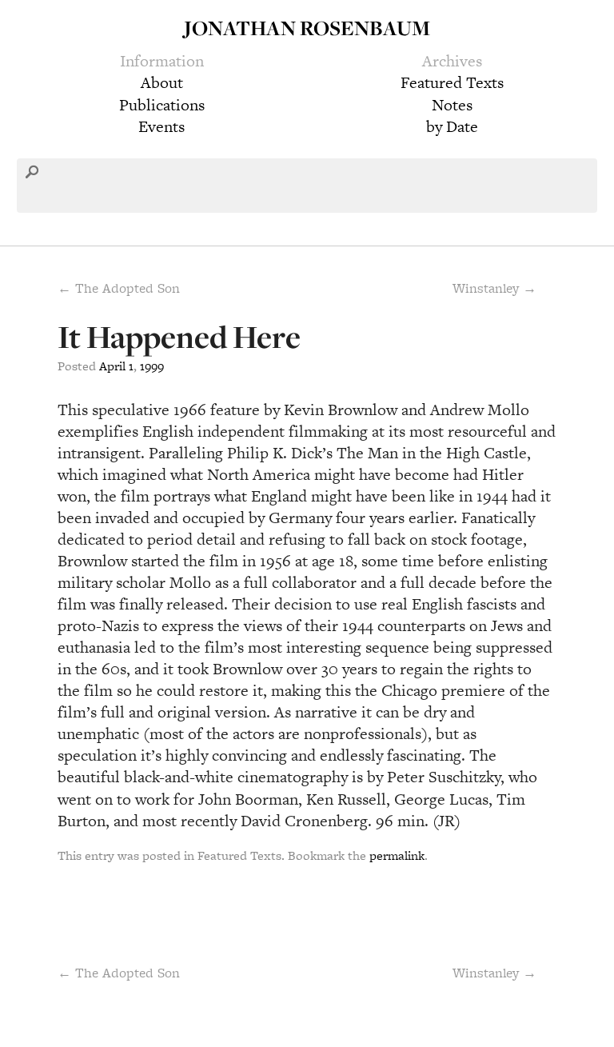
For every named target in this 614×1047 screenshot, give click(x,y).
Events (161, 126)
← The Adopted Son (119, 288)
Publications (162, 105)
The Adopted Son (119, 972)
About (162, 82)
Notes (452, 105)
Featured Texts (452, 82)
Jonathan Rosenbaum (307, 28)
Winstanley (494, 972)
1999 (152, 366)
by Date (452, 126)
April (112, 366)
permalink (397, 855)
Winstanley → (494, 288)
